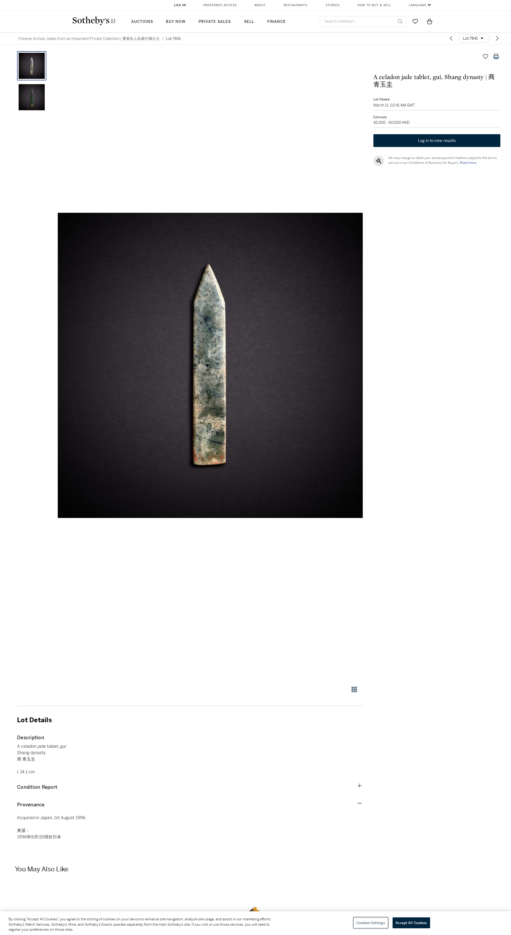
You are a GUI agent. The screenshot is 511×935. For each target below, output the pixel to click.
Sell (249, 21)
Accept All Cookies (411, 922)
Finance (276, 21)
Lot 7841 (173, 38)
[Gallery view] (354, 689)
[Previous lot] (451, 38)
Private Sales (215, 21)
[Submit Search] (400, 21)
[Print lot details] (496, 56)
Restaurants (295, 5)
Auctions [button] (142, 21)
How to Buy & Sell (374, 5)
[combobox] (363, 21)
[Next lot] (497, 38)
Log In (180, 5)
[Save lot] (485, 56)
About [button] (260, 5)
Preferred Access (220, 5)
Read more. (468, 163)
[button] (210, 365)
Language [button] (418, 5)
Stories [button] (332, 5)
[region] (255, 923)
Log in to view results (437, 140)
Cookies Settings (370, 922)
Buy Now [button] (176, 21)
